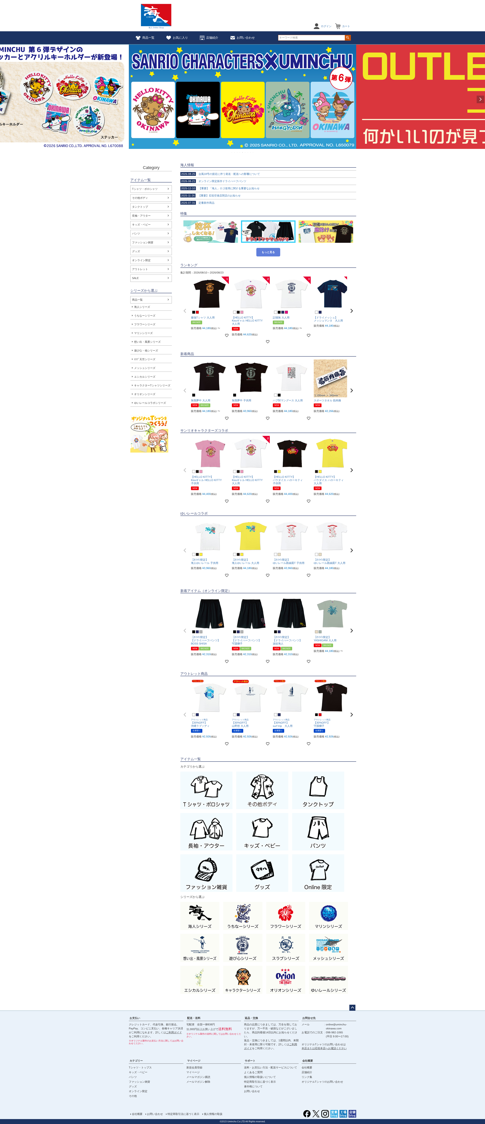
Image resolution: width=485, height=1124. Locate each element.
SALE (135, 278)
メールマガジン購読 (198, 1076)
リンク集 (307, 1076)
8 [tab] (251, 152)
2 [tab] (235, 152)
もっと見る (268, 252)
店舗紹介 (212, 37)
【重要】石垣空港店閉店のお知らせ (211, 195)
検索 (348, 37)
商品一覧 (148, 37)
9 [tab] (253, 152)
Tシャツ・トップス (140, 1067)
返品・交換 (251, 1017)
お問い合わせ (246, 37)
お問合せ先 (309, 1017)
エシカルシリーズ (144, 376)
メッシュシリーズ (144, 367)
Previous (4, 99)
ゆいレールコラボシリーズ (150, 402)
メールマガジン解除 (198, 1081)
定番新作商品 (197, 202)
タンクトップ (140, 206)
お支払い (135, 1017)
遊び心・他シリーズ (146, 350)
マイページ (193, 1060)
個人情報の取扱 (213, 1113)
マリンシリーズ (143, 333)
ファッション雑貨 (142, 242)
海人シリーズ (142, 306)
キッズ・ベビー (141, 224)
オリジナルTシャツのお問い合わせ (322, 1081)
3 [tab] (237, 152)
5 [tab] (243, 152)
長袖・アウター (141, 215)
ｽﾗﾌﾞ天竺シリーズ (144, 359)
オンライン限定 (141, 260)
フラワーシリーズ (144, 324)
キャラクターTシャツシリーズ (152, 385)
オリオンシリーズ (144, 394)
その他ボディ (140, 197)
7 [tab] (248, 152)
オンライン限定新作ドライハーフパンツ (213, 181)
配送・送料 (193, 1017)
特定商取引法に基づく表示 (260, 1081)
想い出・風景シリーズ (147, 341)
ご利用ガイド (174, 1032)
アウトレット (140, 269)
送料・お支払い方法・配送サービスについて (270, 1067)
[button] (184, 311)
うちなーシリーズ (144, 315)
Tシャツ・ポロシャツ (145, 188)
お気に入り (180, 37)
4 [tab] (240, 152)
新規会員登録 (194, 1067)
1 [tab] (232, 152)
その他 (133, 1095)
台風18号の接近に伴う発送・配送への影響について (220, 173)
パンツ (136, 233)
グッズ (136, 251)
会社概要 (307, 1060)
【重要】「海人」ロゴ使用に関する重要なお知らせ (220, 188)
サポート (250, 1060)
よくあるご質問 (253, 1072)
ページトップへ (352, 1008)
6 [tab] (245, 152)
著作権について (253, 1086)
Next (480, 99)
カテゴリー (136, 1060)
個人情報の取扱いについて (260, 1076)
